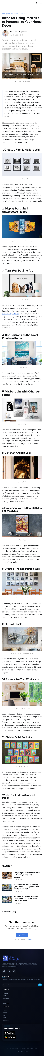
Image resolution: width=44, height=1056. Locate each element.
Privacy (17, 1051)
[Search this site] (36, 3)
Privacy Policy (6, 1000)
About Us (5, 995)
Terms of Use (6, 998)
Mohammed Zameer (18, 32)
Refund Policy (6, 1003)
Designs (5, 1010)
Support (26, 1051)
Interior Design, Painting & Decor (13, 14)
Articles (4, 1017)
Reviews (5, 1012)
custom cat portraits (10, 314)
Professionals (6, 1020)
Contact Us (5, 993)
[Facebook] (4, 971)
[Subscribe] (40, 985)
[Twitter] (9, 971)
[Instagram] (14, 971)
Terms (22, 1051)
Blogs (4, 1015)
